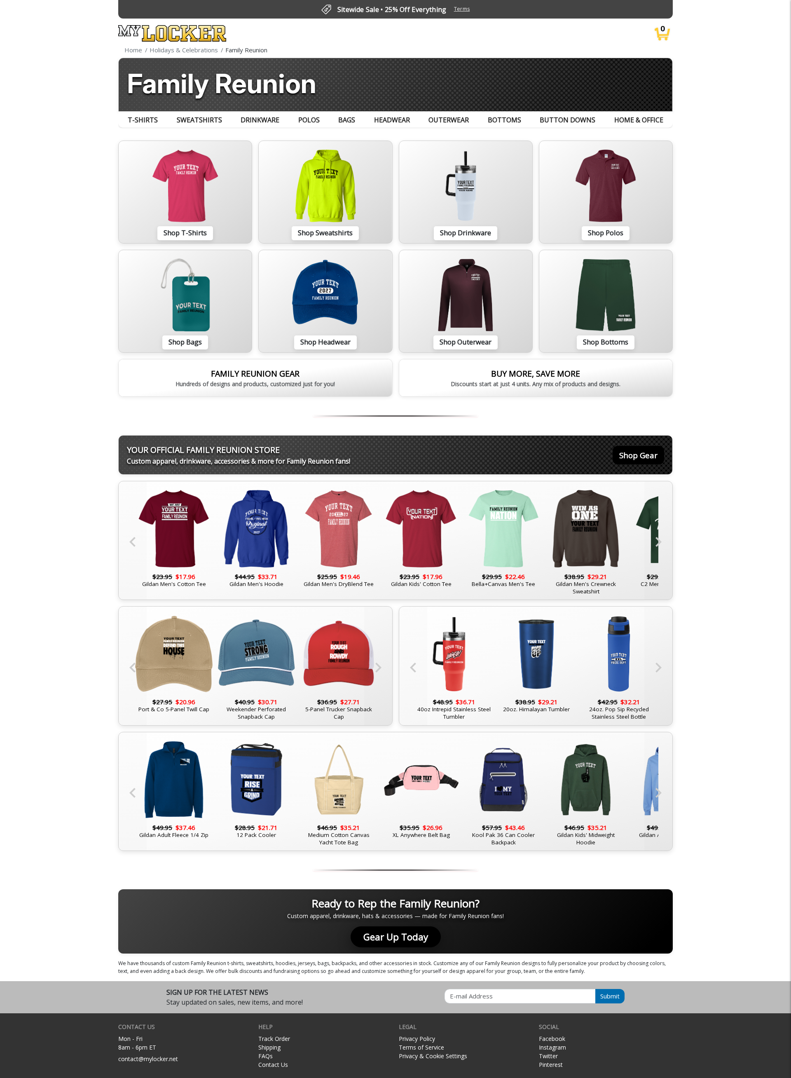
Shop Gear (638, 455)
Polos (309, 119)
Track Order (274, 1039)
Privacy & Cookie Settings (433, 1056)
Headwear (392, 119)
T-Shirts (143, 119)
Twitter (548, 1056)
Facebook (552, 1039)
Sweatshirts (199, 119)
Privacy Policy (417, 1039)
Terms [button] (462, 8)
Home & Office (638, 119)
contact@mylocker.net (148, 1059)
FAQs (265, 1056)
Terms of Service (421, 1047)
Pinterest (551, 1065)
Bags (346, 119)
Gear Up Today (395, 936)
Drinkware (260, 119)
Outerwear (448, 119)
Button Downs (567, 119)
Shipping (269, 1047)
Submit (610, 996)
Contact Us (273, 1065)
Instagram (552, 1047)
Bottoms (504, 119)
